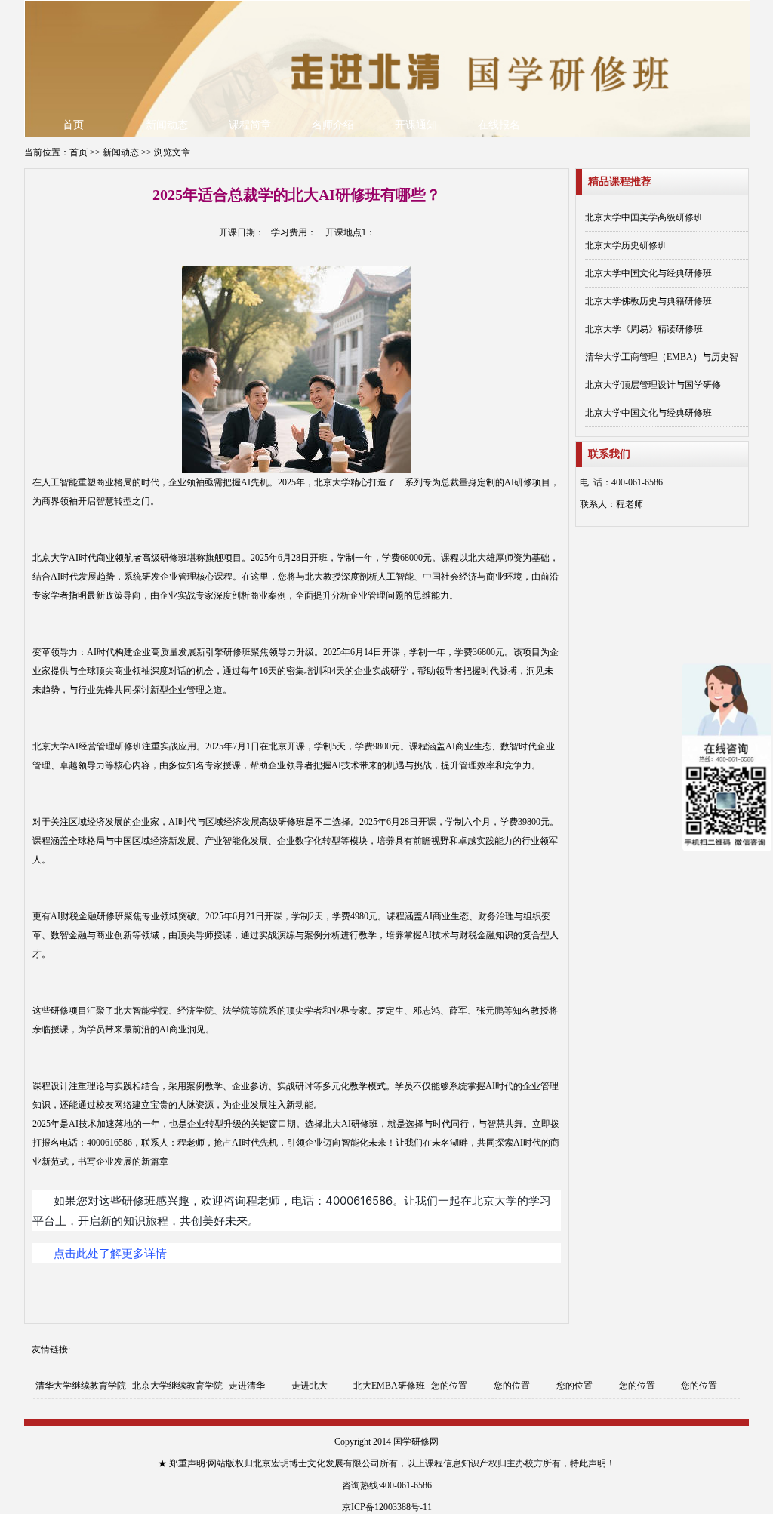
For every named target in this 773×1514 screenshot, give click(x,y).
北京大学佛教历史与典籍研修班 (648, 301)
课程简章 (250, 125)
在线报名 (499, 125)
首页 (73, 125)
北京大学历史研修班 (626, 245)
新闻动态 (167, 125)
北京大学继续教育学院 (177, 1385)
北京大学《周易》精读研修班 (644, 329)
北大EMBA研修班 (389, 1385)
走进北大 (309, 1385)
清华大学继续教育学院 (80, 1385)
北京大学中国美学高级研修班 (644, 217)
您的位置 (449, 1385)
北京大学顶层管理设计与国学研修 (653, 385)
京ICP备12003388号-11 (387, 1507)
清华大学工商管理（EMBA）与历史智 (661, 357)
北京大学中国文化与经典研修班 (648, 273)
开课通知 (416, 125)
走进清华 (247, 1385)
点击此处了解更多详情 (110, 1253)
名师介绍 (333, 125)
